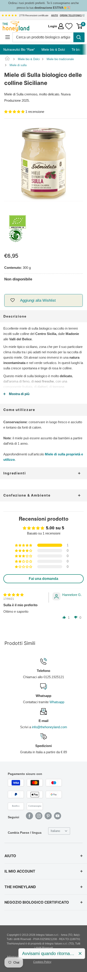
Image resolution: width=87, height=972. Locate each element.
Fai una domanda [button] (43, 579)
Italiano (55, 831)
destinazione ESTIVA (48, 7)
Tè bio (76, 49)
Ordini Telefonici (71, 15)
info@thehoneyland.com (49, 727)
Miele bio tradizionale (60, 59)
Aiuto (54, 15)
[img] (9, 15)
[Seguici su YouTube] (57, 815)
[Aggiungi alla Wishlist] (12, 300)
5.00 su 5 (55, 528)
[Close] (80, 953)
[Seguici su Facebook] (29, 815)
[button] (14, 112)
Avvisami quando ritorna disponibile (48, 953)
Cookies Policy (42, 962)
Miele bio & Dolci (53, 49)
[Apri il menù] (7, 37)
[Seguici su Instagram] (38, 815)
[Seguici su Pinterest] (48, 815)
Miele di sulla (18, 65)
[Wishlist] (68, 26)
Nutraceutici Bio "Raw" (19, 49)
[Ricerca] (79, 37)
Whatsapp (57, 702)
